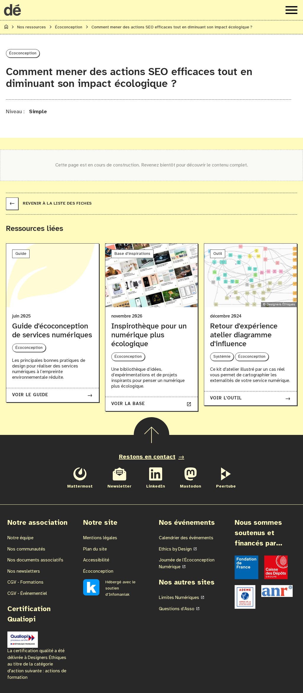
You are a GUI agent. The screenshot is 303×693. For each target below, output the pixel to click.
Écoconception (98, 571)
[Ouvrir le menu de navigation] (291, 10)
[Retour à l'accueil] (12, 10)
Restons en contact (147, 457)
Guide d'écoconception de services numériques (52, 331)
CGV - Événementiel (27, 593)
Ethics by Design (175, 549)
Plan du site (95, 549)
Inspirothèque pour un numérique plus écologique (149, 335)
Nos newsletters (23, 571)
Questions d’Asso (176, 609)
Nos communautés (26, 549)
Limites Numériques (179, 597)
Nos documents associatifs (35, 560)
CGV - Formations (25, 582)
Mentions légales (100, 538)
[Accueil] (6, 27)
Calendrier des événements (186, 538)
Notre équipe (20, 538)
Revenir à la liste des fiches (50, 203)
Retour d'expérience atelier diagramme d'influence (244, 335)
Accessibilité (96, 560)
